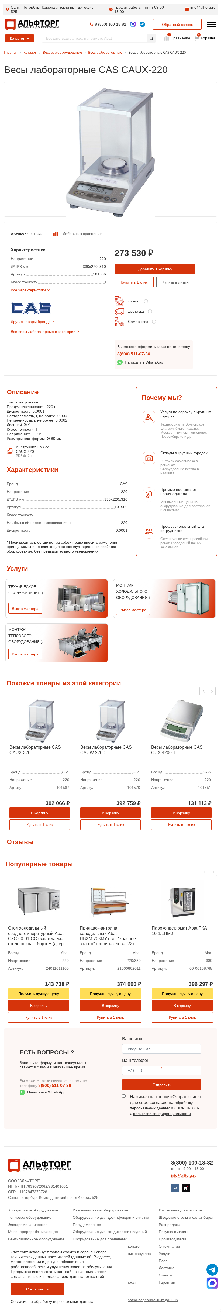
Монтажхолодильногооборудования (132, 591)
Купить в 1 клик (134, 282)
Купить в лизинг (176, 282)
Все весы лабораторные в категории (43, 331)
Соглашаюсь (37, 1289)
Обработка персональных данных (148, 1300)
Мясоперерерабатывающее (33, 1232)
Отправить (162, 1085)
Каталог (17, 38)
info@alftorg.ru (203, 7)
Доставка (136, 311)
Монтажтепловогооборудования (24, 635)
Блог (163, 1261)
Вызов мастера (25, 608)
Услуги (164, 1253)
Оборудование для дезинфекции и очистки (111, 1217)
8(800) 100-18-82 (192, 1163)
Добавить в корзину (155, 269)
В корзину (39, 813)
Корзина (207, 37)
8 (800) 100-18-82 (110, 24)
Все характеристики (28, 290)
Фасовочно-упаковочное (180, 1210)
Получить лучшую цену (38, 994)
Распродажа (170, 1225)
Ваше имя (132, 1039)
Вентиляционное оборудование (36, 1239)
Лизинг (134, 301)
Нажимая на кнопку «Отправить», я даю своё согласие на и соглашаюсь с (165, 1105)
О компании (169, 1246)
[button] (212, 691)
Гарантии (167, 1282)
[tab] (6, 437)
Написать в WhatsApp (144, 362)
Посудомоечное (87, 1225)
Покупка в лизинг (174, 1232)
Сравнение (180, 38)
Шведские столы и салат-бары (186, 1217)
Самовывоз (138, 321)
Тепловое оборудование (29, 1217)
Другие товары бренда (31, 321)
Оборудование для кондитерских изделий (110, 1232)
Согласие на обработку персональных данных (52, 1301)
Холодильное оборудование (33, 1210)
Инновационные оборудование (100, 1210)
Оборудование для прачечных (100, 1239)
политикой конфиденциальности (162, 1113)
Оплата (165, 1275)
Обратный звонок (177, 24)
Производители (172, 1239)
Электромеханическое (28, 1225)
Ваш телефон (135, 1060)
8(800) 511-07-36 (133, 354)
